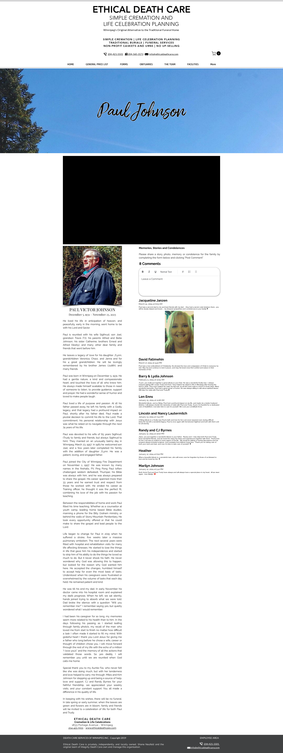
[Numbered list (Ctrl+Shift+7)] (189, 271)
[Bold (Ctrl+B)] (142, 271)
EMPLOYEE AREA (209, 737)
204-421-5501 (75, 727)
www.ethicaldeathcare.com (100, 727)
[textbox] (179, 285)
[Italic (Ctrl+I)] (149, 271)
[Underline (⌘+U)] (155, 271)
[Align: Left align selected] (183, 271)
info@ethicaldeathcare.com (163, 54)
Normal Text (166, 272)
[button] (217, 53)
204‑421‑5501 (115, 54)
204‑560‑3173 (135, 54)
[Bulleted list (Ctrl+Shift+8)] (195, 271)
